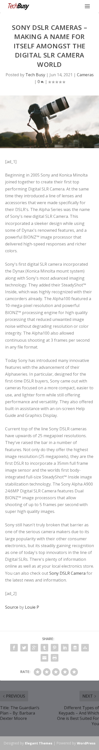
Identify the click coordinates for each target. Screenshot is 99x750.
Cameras (85, 75)
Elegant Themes (38, 743)
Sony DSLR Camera (67, 573)
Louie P (32, 607)
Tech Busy (35, 75)
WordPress (86, 743)
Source (11, 607)
